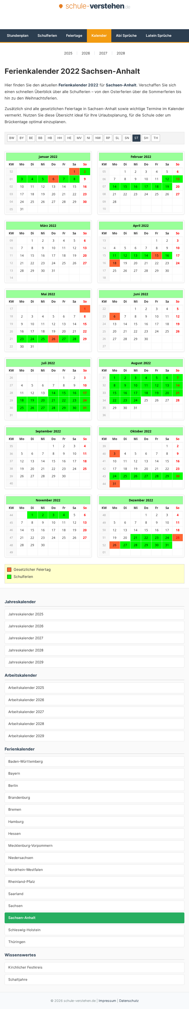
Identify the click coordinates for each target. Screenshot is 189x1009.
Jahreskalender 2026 (25, 626)
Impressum (107, 1001)
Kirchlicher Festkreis (25, 967)
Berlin (13, 785)
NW (98, 138)
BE (31, 138)
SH (146, 138)
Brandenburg (19, 797)
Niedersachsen (20, 858)
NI (88, 138)
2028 (121, 53)
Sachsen (15, 906)
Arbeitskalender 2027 (26, 712)
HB (50, 138)
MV (79, 138)
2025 (68, 53)
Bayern (14, 773)
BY (22, 138)
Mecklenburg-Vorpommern (30, 845)
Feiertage (74, 35)
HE (69, 138)
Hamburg (16, 821)
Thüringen (16, 942)
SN (127, 138)
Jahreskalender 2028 (25, 650)
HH (59, 138)
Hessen (14, 833)
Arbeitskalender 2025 (26, 687)
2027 (103, 53)
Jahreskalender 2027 (25, 638)
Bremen (14, 809)
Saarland (15, 894)
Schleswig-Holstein (24, 930)
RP (108, 138)
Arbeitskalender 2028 (26, 724)
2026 (86, 53)
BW (11, 138)
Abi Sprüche (126, 35)
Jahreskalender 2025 (25, 614)
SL (117, 138)
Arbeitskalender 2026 (26, 700)
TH (156, 138)
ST (136, 138)
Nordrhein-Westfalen (25, 869)
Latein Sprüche (158, 35)
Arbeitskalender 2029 (26, 736)
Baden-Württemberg (25, 761)
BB (40, 138)
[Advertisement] (94, 23)
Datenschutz (129, 1001)
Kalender (99, 35)
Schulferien (47, 35)
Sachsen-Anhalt (21, 917)
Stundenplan (17, 35)
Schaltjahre (17, 979)
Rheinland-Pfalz (21, 881)
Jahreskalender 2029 (25, 662)
